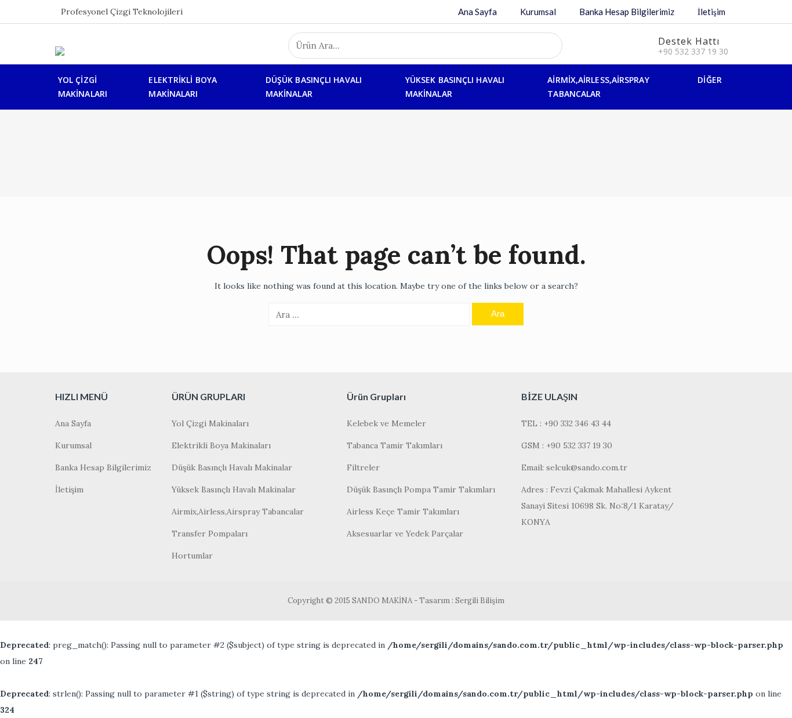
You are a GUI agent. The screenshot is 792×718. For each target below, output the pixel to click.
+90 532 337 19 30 (693, 51)
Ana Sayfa (477, 11)
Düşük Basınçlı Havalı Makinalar (314, 86)
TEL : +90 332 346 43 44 (566, 423)
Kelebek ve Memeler (386, 423)
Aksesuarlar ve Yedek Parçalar (405, 533)
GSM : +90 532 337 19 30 (566, 445)
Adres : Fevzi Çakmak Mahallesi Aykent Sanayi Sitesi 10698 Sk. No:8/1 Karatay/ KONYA (597, 505)
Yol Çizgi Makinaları (82, 86)
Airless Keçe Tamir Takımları (403, 511)
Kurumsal (538, 11)
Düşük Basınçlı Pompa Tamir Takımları (421, 489)
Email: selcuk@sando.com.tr (574, 467)
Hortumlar (192, 555)
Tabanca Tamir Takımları (394, 445)
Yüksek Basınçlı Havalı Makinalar (454, 86)
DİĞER (709, 79)
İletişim (711, 11)
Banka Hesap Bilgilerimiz (626, 11)
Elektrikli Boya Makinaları (182, 86)
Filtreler (363, 467)
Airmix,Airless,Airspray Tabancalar (598, 86)
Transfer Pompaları (210, 533)
